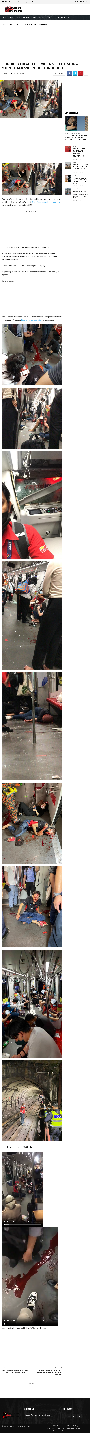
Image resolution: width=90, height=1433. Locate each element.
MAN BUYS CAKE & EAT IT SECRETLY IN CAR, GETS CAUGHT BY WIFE (80, 180)
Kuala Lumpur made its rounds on (46, 202)
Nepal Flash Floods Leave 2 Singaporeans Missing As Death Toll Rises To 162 (80, 194)
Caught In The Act (8, 24)
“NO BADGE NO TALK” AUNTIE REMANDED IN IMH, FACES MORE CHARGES (49, 1372)
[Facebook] (75, 1)
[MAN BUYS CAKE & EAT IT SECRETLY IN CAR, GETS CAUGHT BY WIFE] (68, 178)
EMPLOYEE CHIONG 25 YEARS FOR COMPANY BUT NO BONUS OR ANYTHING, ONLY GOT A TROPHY (79, 153)
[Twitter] (83, 1)
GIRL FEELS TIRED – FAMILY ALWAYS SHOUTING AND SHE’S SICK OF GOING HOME (76, 138)
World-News (43, 24)
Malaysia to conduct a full (31, 320)
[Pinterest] (80, 73)
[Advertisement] (56, 9)
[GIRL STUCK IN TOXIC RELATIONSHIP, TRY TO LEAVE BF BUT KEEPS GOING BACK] (68, 165)
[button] (85, 17)
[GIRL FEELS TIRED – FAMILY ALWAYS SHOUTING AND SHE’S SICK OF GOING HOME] (76, 123)
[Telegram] (80, 1)
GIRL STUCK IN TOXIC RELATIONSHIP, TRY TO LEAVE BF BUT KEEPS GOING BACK (80, 167)
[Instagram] (78, 1)
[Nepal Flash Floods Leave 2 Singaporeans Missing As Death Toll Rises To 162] (68, 191)
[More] (85, 73)
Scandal (27, 24)
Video (34, 24)
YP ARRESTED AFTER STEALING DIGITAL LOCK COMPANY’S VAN (15, 1371)
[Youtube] (86, 1)
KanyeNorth (8, 73)
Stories (67, 133)
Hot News (19, 24)
